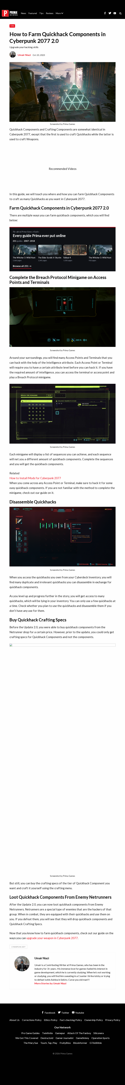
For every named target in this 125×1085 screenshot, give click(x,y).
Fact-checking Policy (71, 1019)
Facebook (49, 1012)
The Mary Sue (30, 1042)
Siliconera (98, 1033)
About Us (60, 11)
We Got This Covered (26, 1037)
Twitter (65, 1012)
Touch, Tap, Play (48, 1042)
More (61, 14)
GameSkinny (82, 1037)
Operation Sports (100, 1037)
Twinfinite (47, 1033)
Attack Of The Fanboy (79, 1033)
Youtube (79, 1012)
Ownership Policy (93, 1019)
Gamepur (60, 1033)
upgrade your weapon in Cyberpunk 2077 (52, 938)
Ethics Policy (50, 1019)
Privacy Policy (112, 1019)
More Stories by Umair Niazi (50, 983)
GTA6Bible (96, 1042)
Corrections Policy (31, 1019)
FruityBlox (65, 1042)
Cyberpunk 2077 (18, 947)
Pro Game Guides (30, 1033)
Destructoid (47, 1037)
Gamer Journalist (64, 1037)
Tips (41, 13)
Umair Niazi (24, 54)
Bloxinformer (80, 1042)
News (23, 13)
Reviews (49, 13)
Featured (33, 13)
